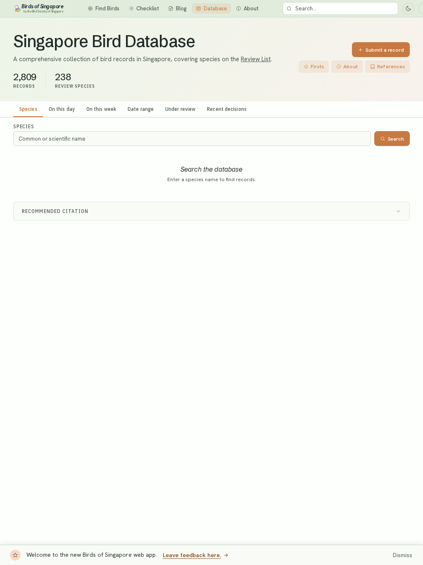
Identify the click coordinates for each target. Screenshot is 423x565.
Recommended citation (55, 211)
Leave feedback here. (192, 555)
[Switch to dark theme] (408, 8)
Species (28, 108)
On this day (62, 108)
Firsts (317, 66)
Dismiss (402, 555)
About (350, 66)
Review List (256, 59)
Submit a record (385, 49)
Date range (141, 108)
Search (396, 138)
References (391, 66)
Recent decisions (227, 108)
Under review (180, 108)
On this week (101, 108)
